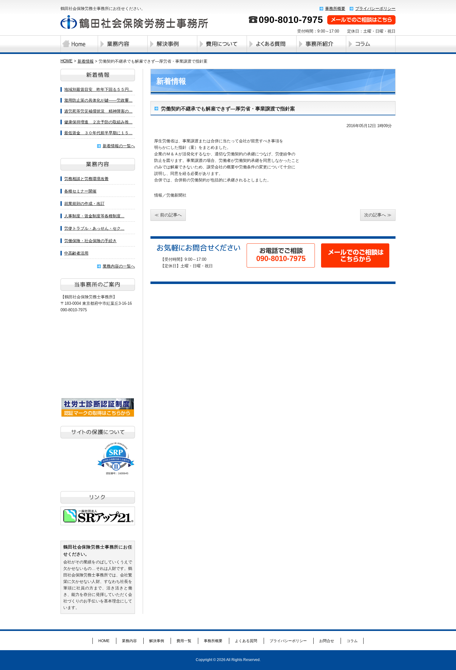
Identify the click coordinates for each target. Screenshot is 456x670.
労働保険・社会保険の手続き (90, 240)
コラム (352, 641)
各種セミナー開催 (80, 191)
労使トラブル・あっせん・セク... (94, 228)
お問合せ (326, 641)
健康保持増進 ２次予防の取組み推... (98, 122)
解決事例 (172, 44)
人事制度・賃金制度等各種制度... (94, 216)
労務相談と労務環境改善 (86, 178)
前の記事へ (171, 214)
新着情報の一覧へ (119, 146)
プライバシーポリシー (375, 8)
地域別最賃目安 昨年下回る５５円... (98, 89)
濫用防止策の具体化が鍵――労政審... (98, 100)
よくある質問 (271, 44)
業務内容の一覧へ (119, 266)
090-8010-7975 (291, 20)
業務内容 (122, 44)
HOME (66, 61)
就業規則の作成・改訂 (84, 203)
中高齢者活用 (76, 253)
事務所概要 (335, 8)
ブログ (371, 44)
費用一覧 (222, 44)
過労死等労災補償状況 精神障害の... (98, 111)
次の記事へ (375, 214)
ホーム (79, 44)
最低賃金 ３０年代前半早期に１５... (98, 133)
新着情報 (86, 61)
